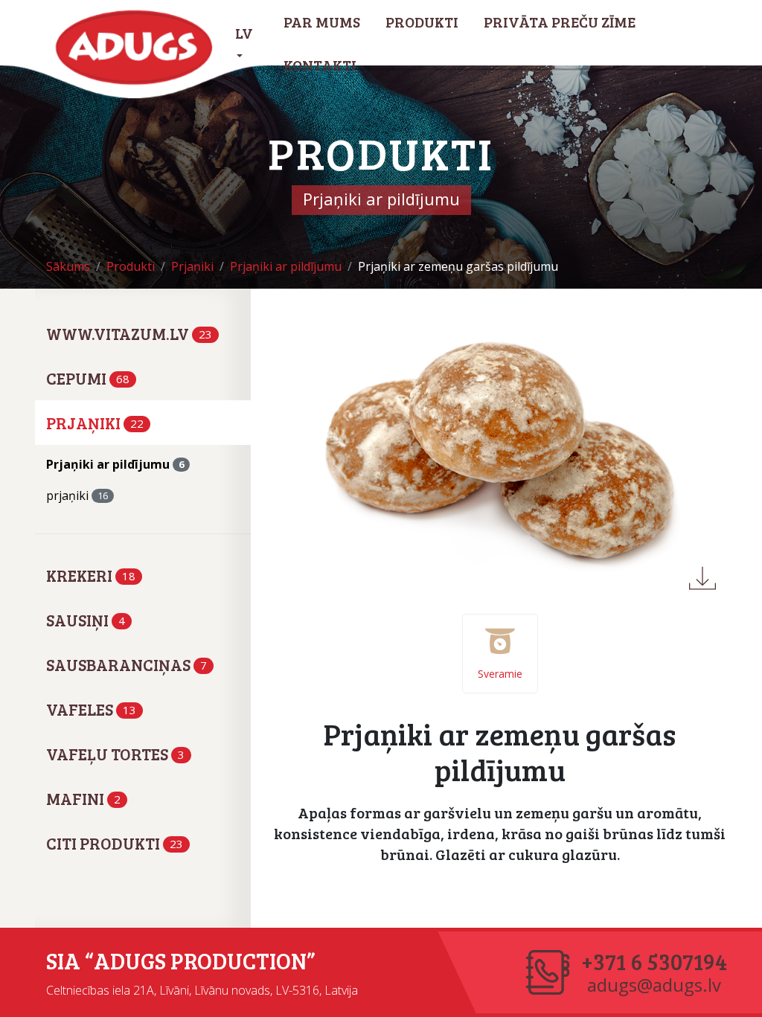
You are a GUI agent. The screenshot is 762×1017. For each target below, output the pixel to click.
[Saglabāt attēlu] (702, 578)
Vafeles (91, 709)
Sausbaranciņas (126, 664)
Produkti (421, 21)
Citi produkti (114, 843)
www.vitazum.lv (129, 333)
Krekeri (90, 575)
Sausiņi (85, 620)
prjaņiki (77, 495)
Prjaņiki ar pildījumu (115, 464)
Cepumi (87, 378)
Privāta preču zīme (559, 21)
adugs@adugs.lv (654, 985)
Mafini (83, 798)
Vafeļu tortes (115, 753)
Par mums (322, 21)
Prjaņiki (95, 422)
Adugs (134, 47)
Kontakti (320, 64)
